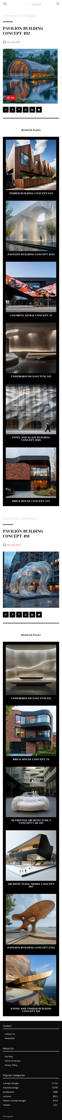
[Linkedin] (32, 110)
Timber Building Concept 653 (31, 193)
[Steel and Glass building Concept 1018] (31, 409)
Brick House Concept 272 (31, 501)
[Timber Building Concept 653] (31, 165)
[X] (12, 110)
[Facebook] (6, 110)
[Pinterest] (19, 110)
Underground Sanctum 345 (31, 376)
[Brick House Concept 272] (31, 472)
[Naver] (39, 110)
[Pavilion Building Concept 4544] (31, 226)
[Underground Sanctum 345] (31, 348)
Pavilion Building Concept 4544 (31, 254)
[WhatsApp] (26, 110)
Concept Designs (19, 15)
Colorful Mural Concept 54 (31, 315)
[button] (11, 42)
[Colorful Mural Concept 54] (31, 287)
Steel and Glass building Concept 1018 (31, 438)
